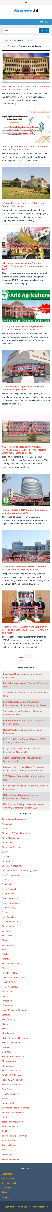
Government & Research (13, 977)
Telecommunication (11, 1126)
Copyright (6, 1187)
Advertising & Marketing (13, 819)
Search (44, 30)
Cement (5, 879)
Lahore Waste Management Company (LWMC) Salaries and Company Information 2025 (24, 266)
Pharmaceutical (9, 1061)
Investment (7, 1000)
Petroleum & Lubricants (13, 1056)
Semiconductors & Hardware (15, 1107)
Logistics (6, 1014)
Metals (5, 1028)
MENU (46, 22)
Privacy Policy (9, 1178)
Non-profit (6, 1047)
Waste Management (11, 1158)
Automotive (7, 842)
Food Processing (10, 972)
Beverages (7, 860)
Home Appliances (10, 986)
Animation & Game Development (17, 833)
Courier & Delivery (10, 902)
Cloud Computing (10, 888)
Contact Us (7, 1196)
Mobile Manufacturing (12, 1042)
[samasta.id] (26, 10)
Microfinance (8, 1033)
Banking (5, 856)
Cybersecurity (8, 907)
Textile (5, 1130)
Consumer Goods (10, 898)
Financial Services (10, 963)
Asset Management (11, 837)
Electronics (7, 935)
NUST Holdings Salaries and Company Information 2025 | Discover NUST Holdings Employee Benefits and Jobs (25, 449)
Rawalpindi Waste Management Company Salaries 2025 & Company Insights (24, 568)
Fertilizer (6, 954)
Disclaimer (7, 1173)
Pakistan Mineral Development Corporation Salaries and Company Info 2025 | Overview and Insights (25, 629)
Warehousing (8, 1154)
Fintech (5, 968)
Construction (8, 893)
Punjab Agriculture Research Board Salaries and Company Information (25, 148)
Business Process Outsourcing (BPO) (20, 870)
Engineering (7, 944)
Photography (8, 1065)
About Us (6, 1192)
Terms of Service (10, 1182)
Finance (5, 958)
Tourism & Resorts (11, 1140)
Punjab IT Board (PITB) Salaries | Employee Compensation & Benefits (24, 511)
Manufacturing (8, 1019)
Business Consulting (11, 865)
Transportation (8, 1144)
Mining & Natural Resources (15, 1037)
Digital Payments (10, 921)
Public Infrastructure (11, 1084)
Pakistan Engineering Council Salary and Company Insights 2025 (23, 388)
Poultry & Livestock (11, 1070)
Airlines (5, 828)
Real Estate (7, 1089)
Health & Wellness (10, 981)
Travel (5, 1149)
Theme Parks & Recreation (14, 1135)
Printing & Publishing (11, 1075)
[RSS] (26, 2)
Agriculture (7, 823)
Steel (4, 1117)
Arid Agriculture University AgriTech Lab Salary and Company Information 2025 (23, 328)
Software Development (12, 1112)
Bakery (5, 851)
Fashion (5, 949)
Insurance (6, 995)
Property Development (12, 1079)
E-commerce (8, 926)
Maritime (6, 1023)
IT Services (7, 1005)
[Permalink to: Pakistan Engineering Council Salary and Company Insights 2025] (26, 367)
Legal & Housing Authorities (15, 1009)
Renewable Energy (11, 1093)
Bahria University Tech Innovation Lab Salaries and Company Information (26, 88)
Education (6, 930)
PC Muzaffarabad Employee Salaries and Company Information (23, 205)
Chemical (6, 884)
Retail (4, 1098)
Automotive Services (12, 847)
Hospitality (7, 991)
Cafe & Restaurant (10, 874)
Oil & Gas (6, 1051)
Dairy (4, 912)
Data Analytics (9, 916)
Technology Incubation (12, 1121)
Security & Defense (11, 1102)
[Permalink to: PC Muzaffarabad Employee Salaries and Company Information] (26, 184)
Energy (5, 940)
